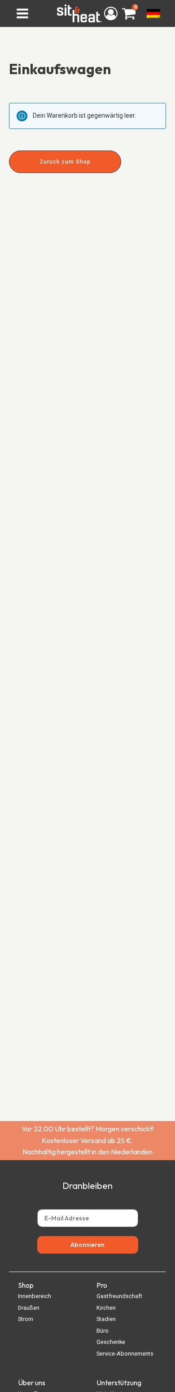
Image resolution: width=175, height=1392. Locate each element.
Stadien (106, 1319)
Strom (25, 1319)
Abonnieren (87, 1245)
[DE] (153, 13)
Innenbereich (34, 1296)
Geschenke (110, 1342)
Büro (102, 1330)
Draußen (28, 1307)
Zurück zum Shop (65, 162)
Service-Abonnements (124, 1353)
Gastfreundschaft (119, 1296)
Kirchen (106, 1307)
